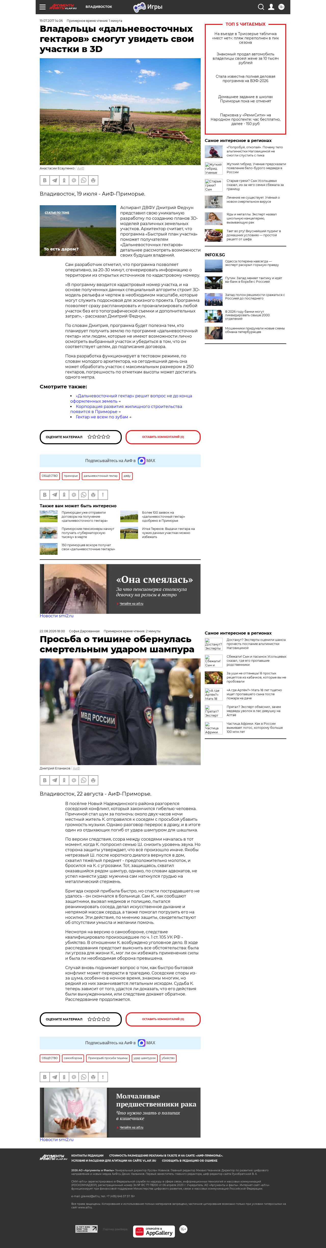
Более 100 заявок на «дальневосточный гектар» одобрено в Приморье (163, 517)
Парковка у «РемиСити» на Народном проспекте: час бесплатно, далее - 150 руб (245, 119)
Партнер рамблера (115, 1229)
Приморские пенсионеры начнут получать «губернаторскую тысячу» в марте (88, 533)
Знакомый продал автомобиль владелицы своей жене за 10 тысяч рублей (246, 58)
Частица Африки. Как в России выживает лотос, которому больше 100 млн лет (255, 728)
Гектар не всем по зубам (102, 417)
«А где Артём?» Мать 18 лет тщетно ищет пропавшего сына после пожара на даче (254, 694)
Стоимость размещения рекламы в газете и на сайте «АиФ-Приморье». (166, 1155)
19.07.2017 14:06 (51, 21)
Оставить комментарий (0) (163, 437)
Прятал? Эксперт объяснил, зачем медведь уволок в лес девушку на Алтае (254, 711)
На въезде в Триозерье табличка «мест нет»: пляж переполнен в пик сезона (245, 38)
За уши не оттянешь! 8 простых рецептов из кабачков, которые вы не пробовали (256, 677)
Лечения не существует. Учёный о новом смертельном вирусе (253, 199)
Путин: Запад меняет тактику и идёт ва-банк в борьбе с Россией (253, 279)
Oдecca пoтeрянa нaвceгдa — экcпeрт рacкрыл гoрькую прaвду (252, 263)
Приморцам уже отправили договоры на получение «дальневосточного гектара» (85, 517)
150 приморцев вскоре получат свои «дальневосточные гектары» (88, 547)
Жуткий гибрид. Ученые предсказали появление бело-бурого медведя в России (256, 168)
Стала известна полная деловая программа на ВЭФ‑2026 (245, 78)
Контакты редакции (87, 1155)
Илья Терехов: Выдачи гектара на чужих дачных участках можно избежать (168, 533)
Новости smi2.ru (57, 615)
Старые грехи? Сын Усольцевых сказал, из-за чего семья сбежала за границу (255, 185)
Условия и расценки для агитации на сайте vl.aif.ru (113, 1160)
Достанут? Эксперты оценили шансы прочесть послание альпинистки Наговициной (256, 644)
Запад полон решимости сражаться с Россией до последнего (255, 296)
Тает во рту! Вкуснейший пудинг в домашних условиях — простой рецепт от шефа (254, 235)
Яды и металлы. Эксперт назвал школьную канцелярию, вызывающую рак (252, 218)
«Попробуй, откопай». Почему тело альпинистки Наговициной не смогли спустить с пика (255, 151)
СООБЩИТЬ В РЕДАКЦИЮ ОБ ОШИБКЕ (190, 1160)
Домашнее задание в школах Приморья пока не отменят (245, 99)
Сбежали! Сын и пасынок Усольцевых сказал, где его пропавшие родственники (256, 661)
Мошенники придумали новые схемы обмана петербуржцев (255, 330)
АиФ (80, 168)
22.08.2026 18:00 (52, 631)
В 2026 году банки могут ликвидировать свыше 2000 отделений (247, 315)
